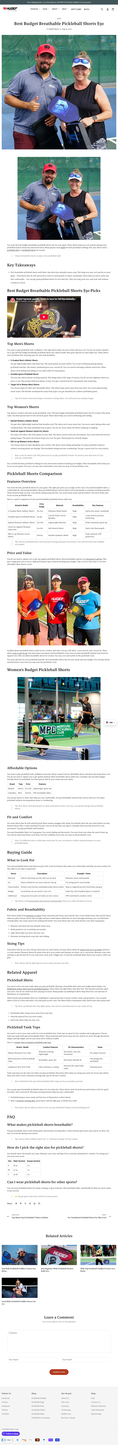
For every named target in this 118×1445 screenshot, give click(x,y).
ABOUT (55, 9)
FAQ (93, 1398)
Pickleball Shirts (38, 1410)
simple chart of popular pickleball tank (31, 1042)
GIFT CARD (76, 9)
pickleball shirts (28, 250)
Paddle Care (66, 1414)
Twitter (5, 1402)
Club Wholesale (97, 1410)
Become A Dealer (68, 1418)
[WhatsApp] (34, 1203)
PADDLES (34, 9)
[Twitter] (25, 1203)
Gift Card (65, 1402)
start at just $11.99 (20, 653)
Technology (66, 1410)
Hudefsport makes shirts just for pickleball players (28, 989)
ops (49, 1042)
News (59, 18)
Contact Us (95, 1402)
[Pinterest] (20, 1203)
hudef (63, 247)
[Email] (39, 1203)
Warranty (65, 1406)
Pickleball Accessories (41, 1418)
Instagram (6, 1406)
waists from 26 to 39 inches (91, 950)
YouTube (5, 1414)
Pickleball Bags (38, 1402)
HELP (64, 9)
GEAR (45, 9)
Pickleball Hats (38, 1406)
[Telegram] (30, 1203)
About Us (65, 1398)
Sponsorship (96, 1414)
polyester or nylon (33, 915)
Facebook (6, 1398)
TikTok (5, 1410)
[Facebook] (16, 1203)
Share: (9, 1203)
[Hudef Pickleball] (10, 9)
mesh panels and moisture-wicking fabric (45, 901)
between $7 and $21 (94, 559)
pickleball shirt (13, 250)
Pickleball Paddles (39, 1398)
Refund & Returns (98, 1406)
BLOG (86, 9)
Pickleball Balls (38, 1414)
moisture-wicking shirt (26, 1101)
